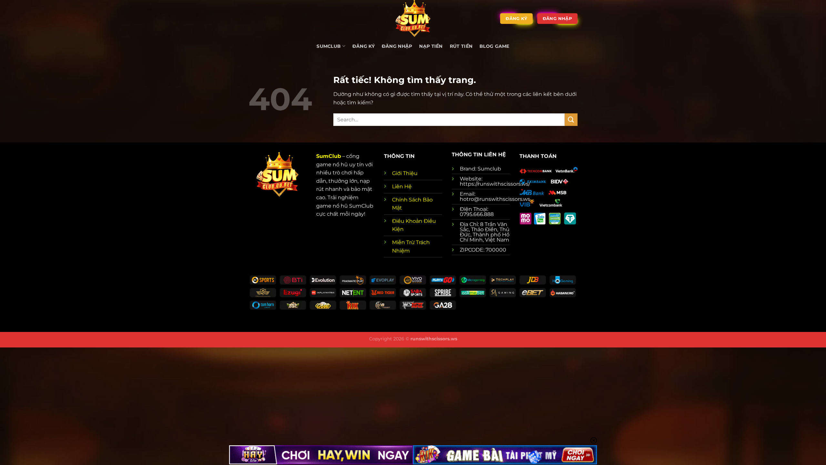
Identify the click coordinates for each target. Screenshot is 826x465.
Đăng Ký (363, 46)
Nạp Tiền (430, 46)
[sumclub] (413, 18)
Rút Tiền (461, 46)
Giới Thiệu (405, 173)
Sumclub (329, 46)
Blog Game (494, 46)
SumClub (328, 156)
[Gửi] (571, 119)
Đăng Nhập (397, 46)
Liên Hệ (402, 186)
